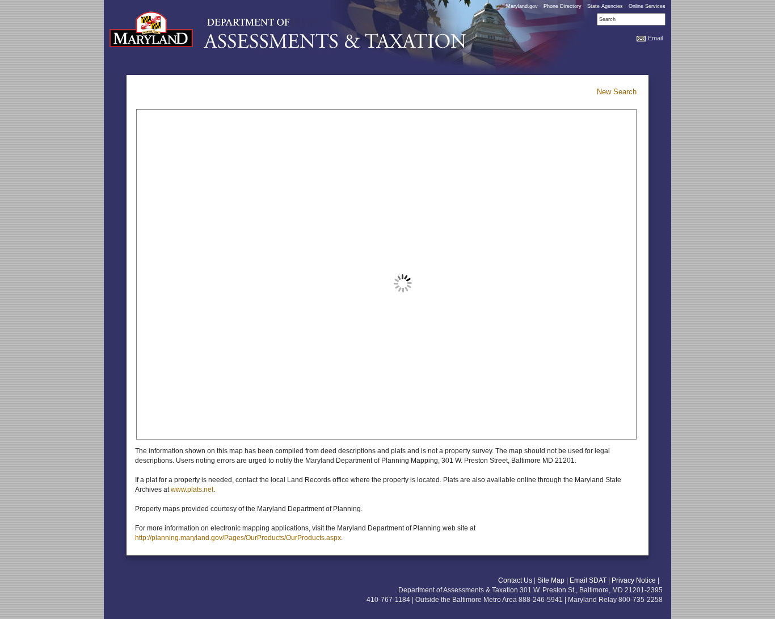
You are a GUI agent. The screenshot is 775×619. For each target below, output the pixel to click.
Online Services (647, 6)
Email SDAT (588, 580)
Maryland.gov (522, 6)
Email (655, 38)
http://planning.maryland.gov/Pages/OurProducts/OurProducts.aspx (238, 538)
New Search (617, 91)
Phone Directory (563, 6)
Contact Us (515, 580)
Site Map (551, 580)
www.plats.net (192, 489)
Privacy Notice (634, 580)
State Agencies (605, 6)
